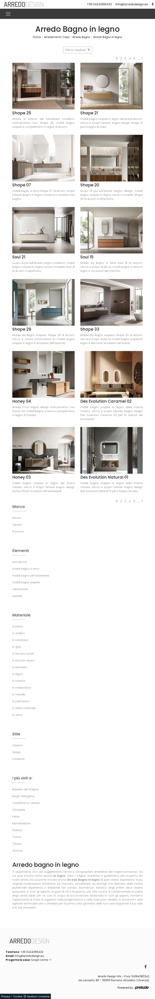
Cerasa (17, 525)
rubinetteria (20, 589)
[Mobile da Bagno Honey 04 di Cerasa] (43, 374)
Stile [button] (16, 734)
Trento (16, 837)
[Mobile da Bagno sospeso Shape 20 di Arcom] (111, 158)
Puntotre (18, 531)
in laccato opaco (23, 660)
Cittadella (18, 810)
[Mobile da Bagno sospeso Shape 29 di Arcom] (43, 302)
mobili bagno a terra (25, 569)
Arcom (16, 518)
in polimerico (20, 701)
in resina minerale (24, 708)
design (16, 752)
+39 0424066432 (32, 952)
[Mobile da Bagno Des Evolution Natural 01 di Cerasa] (111, 450)
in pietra (17, 626)
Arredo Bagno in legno (107, 37)
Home (37, 37)
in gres (16, 647)
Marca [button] (18, 506)
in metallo (19, 694)
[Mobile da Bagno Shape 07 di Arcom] (43, 158)
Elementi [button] (20, 550)
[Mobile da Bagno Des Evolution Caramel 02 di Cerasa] (111, 374)
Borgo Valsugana (23, 796)
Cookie (17, 996)
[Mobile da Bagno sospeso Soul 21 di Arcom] (43, 230)
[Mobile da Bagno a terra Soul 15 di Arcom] (111, 230)
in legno (17, 674)
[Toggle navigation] (8, 13)
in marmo (18, 681)
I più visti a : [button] (22, 778)
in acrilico (18, 633)
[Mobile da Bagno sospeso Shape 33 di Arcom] (111, 302)
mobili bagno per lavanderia (30, 575)
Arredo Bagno (81, 37)
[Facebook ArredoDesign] (146, 967)
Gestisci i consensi (38, 996)
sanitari (17, 596)
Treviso (17, 844)
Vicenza (17, 851)
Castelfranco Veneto (26, 803)
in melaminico (21, 688)
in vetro (17, 715)
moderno (18, 759)
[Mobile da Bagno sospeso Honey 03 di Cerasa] (43, 450)
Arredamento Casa (56, 37)
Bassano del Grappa (25, 789)
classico (17, 745)
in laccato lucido (23, 654)
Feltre (16, 816)
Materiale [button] (21, 615)
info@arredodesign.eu (29, 956)
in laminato (19, 667)
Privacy (5, 996)
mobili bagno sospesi (26, 582)
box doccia (19, 562)
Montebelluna (21, 823)
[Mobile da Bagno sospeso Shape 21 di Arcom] (111, 86)
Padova (17, 830)
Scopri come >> (41, 960)
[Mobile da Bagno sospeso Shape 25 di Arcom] (43, 86)
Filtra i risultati (76, 50)
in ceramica (20, 640)
